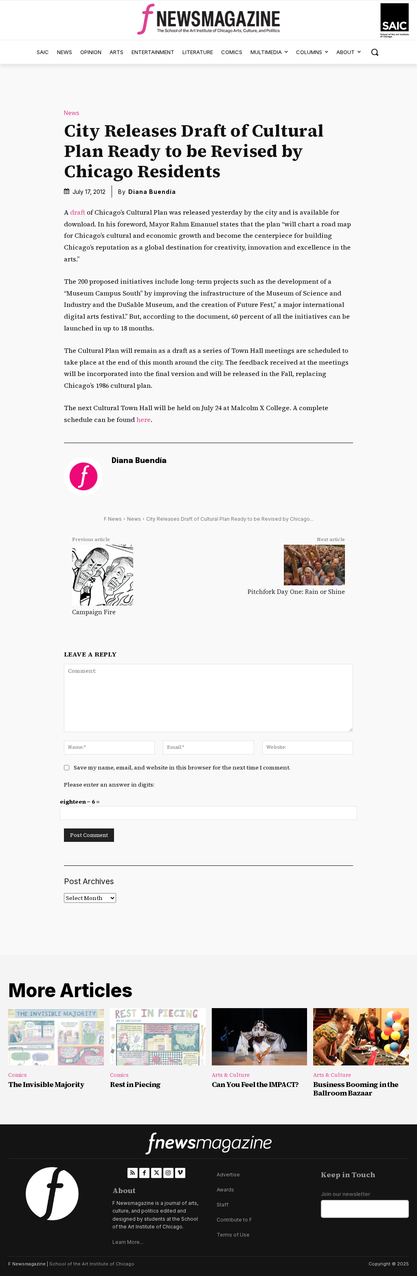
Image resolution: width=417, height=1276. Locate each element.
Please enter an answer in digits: (109, 784)
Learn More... (127, 1242)
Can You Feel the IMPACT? (255, 1084)
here (143, 419)
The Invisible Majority (46, 1084)
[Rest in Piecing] (158, 1036)
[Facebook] (144, 1173)
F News (113, 519)
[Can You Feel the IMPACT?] (259, 1036)
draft (77, 212)
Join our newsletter (345, 1194)
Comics (17, 1075)
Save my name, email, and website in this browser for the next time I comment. (182, 767)
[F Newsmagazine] (394, 20)
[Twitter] (156, 1173)
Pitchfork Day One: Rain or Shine (296, 591)
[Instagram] (168, 1173)
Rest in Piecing (135, 1084)
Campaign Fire (94, 612)
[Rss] (132, 1173)
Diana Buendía (152, 191)
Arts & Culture (231, 1075)
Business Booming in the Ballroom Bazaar (355, 1088)
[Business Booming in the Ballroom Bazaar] (361, 1036)
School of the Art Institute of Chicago (91, 1264)
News (71, 113)
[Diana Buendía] (83, 476)
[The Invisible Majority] (56, 1036)
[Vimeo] (180, 1173)
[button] (374, 52)
